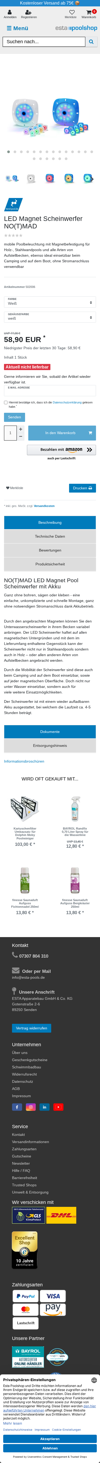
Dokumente (50, 731)
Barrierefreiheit (24, 1178)
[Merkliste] (72, 14)
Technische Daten (50, 536)
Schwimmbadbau (26, 1067)
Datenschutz (22, 1081)
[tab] (50, 522)
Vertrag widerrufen (31, 1028)
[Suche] (91, 42)
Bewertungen (50, 550)
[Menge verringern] (20, 437)
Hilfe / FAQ (21, 1170)
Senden (14, 417)
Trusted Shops (24, 1185)
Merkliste (16, 488)
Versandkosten (44, 506)
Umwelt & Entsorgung (30, 1192)
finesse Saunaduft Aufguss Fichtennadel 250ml (25, 903)
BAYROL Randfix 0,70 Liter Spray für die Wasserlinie (75, 832)
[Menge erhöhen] (20, 429)
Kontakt (18, 1134)
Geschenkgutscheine (29, 1060)
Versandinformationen (30, 1142)
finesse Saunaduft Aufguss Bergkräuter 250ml (75, 903)
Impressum (21, 1096)
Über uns (19, 1052)
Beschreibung (50, 522)
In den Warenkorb (60, 433)
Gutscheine (21, 1156)
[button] (61, 453)
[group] (25, 809)
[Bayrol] (28, 1357)
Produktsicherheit (50, 564)
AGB (16, 1089)
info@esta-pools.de (28, 977)
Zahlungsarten (24, 1149)
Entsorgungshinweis (50, 745)
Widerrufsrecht (24, 1074)
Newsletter (21, 1163)
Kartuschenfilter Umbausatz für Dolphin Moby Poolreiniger (25, 833)
